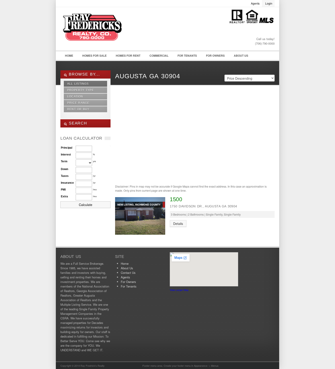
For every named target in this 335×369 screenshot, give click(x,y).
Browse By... (83, 74)
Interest (66, 154)
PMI (63, 189)
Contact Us (128, 272)
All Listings (78, 83)
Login (268, 3)
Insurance (67, 182)
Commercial (158, 55)
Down (64, 169)
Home (69, 55)
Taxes (65, 176)
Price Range (78, 102)
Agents (255, 3)
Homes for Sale (94, 55)
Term (64, 161)
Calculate (85, 204)
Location (75, 96)
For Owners (215, 55)
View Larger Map (179, 290)
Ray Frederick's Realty (94, 30)
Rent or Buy (78, 109)
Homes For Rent (128, 55)
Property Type (80, 90)
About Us (241, 55)
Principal (66, 147)
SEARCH (77, 123)
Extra (64, 196)
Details (178, 223)
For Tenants (187, 55)
